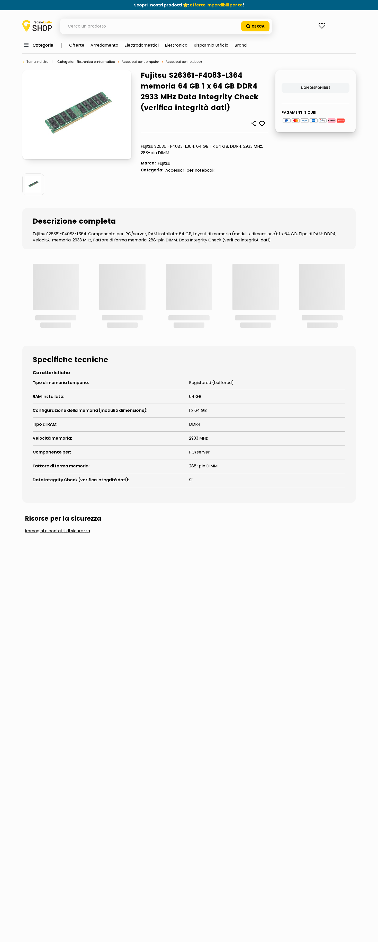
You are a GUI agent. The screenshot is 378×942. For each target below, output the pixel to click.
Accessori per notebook (184, 61)
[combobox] (166, 26)
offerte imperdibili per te (216, 5)
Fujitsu (164, 163)
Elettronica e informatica (96, 61)
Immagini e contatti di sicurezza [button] (57, 462)
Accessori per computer (140, 61)
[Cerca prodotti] (255, 26)
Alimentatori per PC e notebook (68, 501)
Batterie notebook (143, 501)
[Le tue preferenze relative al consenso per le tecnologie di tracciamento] (369, 933)
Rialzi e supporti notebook (212, 501)
